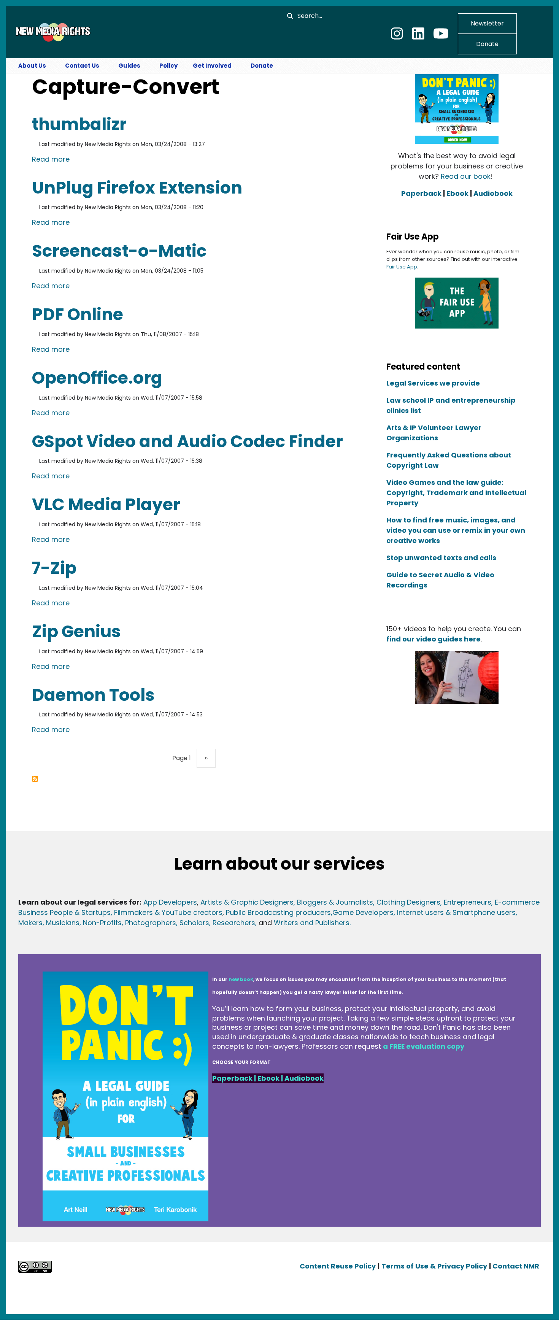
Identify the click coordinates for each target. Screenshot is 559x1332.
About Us (32, 66)
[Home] (52, 31)
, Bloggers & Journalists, (335, 902)
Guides (129, 66)
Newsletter (487, 23)
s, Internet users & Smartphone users (453, 912)
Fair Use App (401, 266)
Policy (168, 66)
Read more (51, 159)
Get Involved (212, 66)
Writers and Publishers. (312, 922)
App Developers (170, 902)
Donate (487, 44)
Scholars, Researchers (216, 922)
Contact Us (82, 66)
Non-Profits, (103, 922)
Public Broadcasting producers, (279, 912)
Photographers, (150, 922)
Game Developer (361, 912)
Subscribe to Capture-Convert (35, 779)
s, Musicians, (60, 922)
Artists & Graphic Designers (247, 902)
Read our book (466, 176)
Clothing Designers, (409, 902)
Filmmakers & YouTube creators (168, 912)
